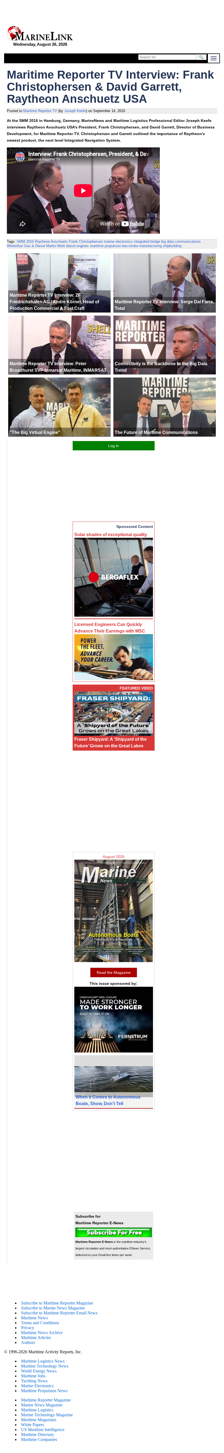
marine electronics (118, 241)
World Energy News (39, 1371)
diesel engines (77, 246)
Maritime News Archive (42, 1332)
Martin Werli (55, 246)
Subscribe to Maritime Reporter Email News (59, 1313)
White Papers (32, 1424)
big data (167, 241)
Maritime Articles (36, 1337)
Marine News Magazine (42, 1405)
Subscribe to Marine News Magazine (53, 1308)
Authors (28, 1342)
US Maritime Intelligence (42, 1429)
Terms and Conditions (40, 1322)
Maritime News (34, 1317)
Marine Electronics (37, 1385)
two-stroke (130, 246)
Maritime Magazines (38, 1419)
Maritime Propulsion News (44, 1390)
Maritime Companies (39, 1439)
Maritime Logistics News (42, 1361)
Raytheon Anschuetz (51, 241)
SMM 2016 (25, 241)
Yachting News (34, 1380)
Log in (113, 446)
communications (188, 241)
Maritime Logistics (37, 1410)
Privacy (27, 1327)
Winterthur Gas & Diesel (26, 246)
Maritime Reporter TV (40, 111)
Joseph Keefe (75, 111)
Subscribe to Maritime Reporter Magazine (57, 1303)
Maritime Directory (37, 1434)
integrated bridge (147, 241)
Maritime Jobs (33, 1376)
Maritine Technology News (44, 1366)
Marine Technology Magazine (47, 1414)
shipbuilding (172, 246)
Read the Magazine (114, 972)
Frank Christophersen (86, 241)
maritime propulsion (105, 246)
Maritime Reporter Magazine (46, 1400)
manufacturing (150, 246)
